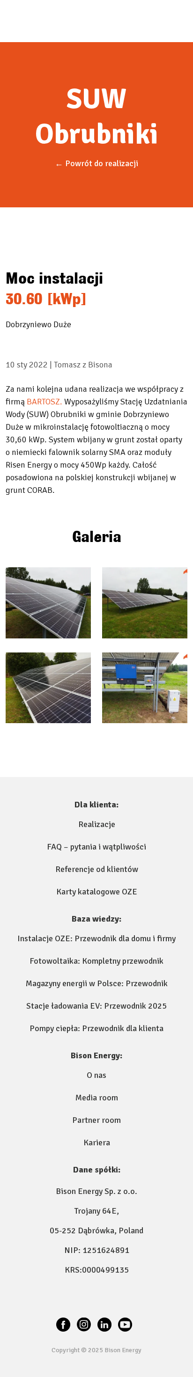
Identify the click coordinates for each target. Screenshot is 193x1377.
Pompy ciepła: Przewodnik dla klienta (96, 1028)
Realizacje (96, 824)
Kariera (96, 1142)
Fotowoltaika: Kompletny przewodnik (96, 961)
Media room (96, 1097)
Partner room (96, 1120)
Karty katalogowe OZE (96, 891)
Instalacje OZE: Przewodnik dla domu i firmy (96, 938)
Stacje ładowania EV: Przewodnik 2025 (96, 1006)
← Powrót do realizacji (96, 163)
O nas (96, 1075)
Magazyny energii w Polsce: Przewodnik (97, 983)
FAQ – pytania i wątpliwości (96, 846)
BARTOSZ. (44, 401)
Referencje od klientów (96, 869)
